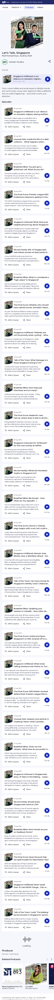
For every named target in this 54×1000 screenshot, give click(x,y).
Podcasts (29, 7)
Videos (40, 7)
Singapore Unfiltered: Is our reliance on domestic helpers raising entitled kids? (27, 79)
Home (5, 7)
